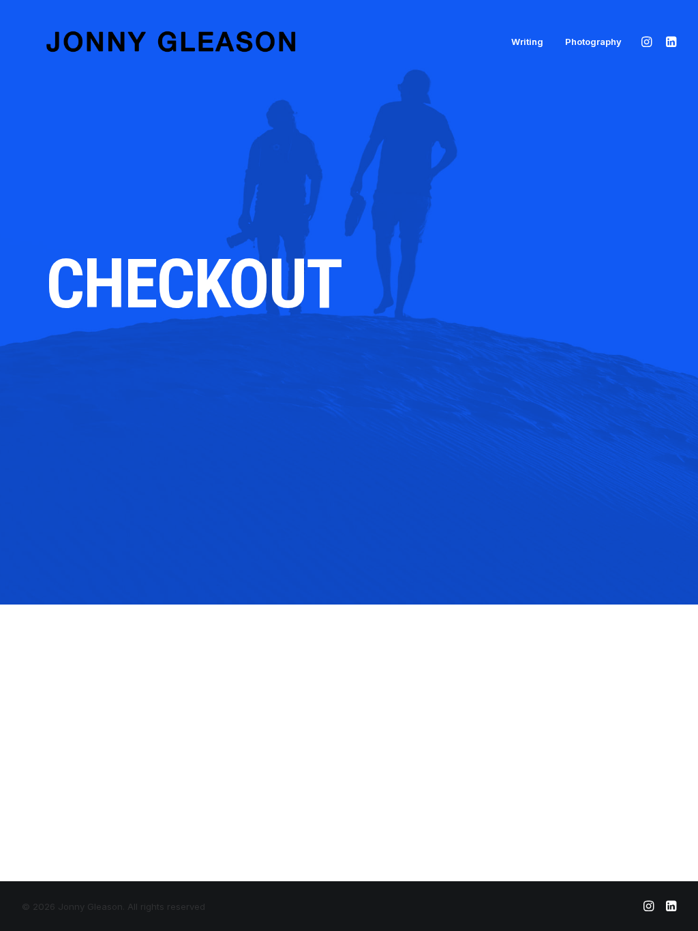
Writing (527, 41)
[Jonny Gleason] (167, 42)
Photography (593, 41)
